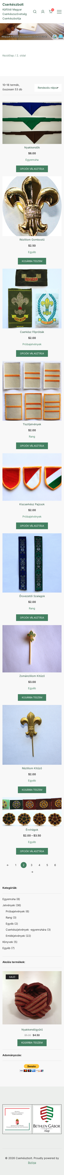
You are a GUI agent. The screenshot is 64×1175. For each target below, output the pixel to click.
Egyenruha (32, 159)
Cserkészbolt (13, 4)
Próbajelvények (32, 344)
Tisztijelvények (32, 424)
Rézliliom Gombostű (32, 239)
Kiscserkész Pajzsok (32, 504)
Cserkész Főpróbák (32, 332)
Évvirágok (32, 829)
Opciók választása (32, 168)
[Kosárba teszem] (32, 998)
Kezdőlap (8, 55)
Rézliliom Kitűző (32, 768)
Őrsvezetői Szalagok (32, 596)
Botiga (32, 1162)
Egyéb (32, 252)
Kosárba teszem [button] (32, 261)
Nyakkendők (32, 147)
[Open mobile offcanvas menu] (59, 11)
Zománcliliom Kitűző (32, 676)
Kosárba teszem (32, 1042)
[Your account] (43, 12)
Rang (32, 436)
